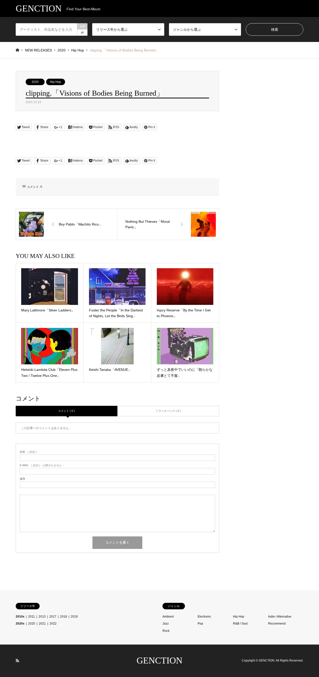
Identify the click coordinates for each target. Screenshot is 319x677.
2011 (31, 616)
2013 (42, 616)
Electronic (204, 616)
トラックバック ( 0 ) (168, 410)
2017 (52, 616)
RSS (17, 660)
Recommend (277, 623)
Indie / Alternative (279, 616)
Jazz (165, 623)
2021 (42, 623)
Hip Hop (55, 82)
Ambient (168, 616)
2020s (20, 623)
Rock (165, 631)
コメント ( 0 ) (66, 410)
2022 (53, 623)
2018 (63, 616)
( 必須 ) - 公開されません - (42, 465)
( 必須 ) (28, 452)
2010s (20, 616)
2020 (35, 82)
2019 (74, 616)
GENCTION (159, 661)
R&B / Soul (240, 623)
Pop (200, 623)
